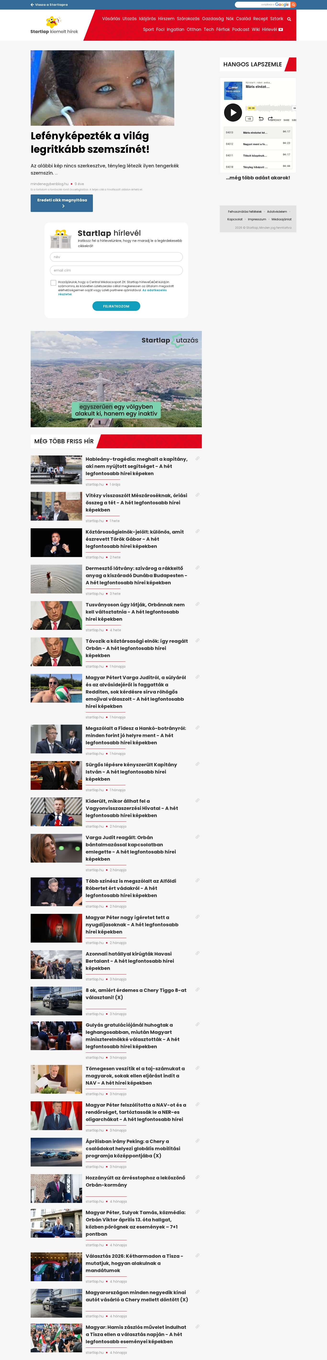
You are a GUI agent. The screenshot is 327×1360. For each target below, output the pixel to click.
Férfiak (223, 29)
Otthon (194, 29)
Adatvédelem (277, 212)
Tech (209, 29)
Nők (230, 19)
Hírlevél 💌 (272, 29)
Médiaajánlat (282, 219)
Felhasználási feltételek (245, 212)
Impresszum (257, 219)
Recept (260, 19)
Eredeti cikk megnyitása (62, 200)
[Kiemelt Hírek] (57, 25)
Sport (148, 29)
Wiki (256, 29)
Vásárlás (111, 19)
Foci (160, 29)
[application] (116, 379)
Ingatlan (175, 29)
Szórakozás (188, 19)
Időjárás (147, 19)
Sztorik (276, 19)
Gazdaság (213, 19)
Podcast (240, 29)
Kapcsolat (234, 219)
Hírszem (166, 19)
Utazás (130, 19)
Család (243, 19)
